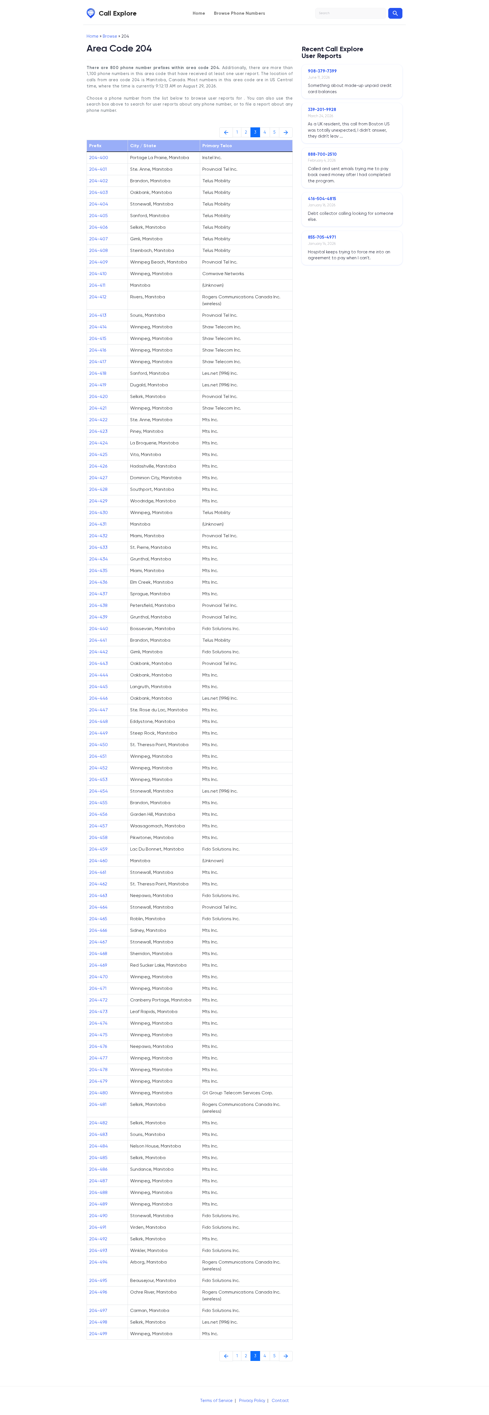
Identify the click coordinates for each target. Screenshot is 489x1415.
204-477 (98, 1058)
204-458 (98, 837)
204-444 (98, 675)
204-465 (98, 918)
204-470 (98, 976)
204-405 (98, 215)
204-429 (98, 501)
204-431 (97, 524)
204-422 (98, 419)
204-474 (98, 1023)
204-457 (98, 826)
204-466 (98, 930)
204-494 (98, 1262)
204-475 (98, 1034)
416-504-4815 (322, 198)
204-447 (98, 709)
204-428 (98, 489)
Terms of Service (216, 1400)
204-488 (98, 1192)
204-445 (98, 686)
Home (199, 13)
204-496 (98, 1292)
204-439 (98, 617)
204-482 (98, 1122)
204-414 (98, 326)
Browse (110, 36)
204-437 (98, 593)
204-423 (98, 431)
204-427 (98, 477)
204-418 (97, 373)
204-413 (97, 315)
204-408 (98, 250)
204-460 (98, 860)
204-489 (98, 1204)
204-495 (98, 1280)
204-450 (98, 744)
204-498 (98, 1322)
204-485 (98, 1157)
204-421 (97, 408)
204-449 (98, 733)
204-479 (98, 1081)
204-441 (98, 640)
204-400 (98, 157)
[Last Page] (226, 132)
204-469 (98, 965)
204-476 (98, 1046)
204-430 (98, 512)
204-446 (98, 698)
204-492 (98, 1238)
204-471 (97, 988)
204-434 (98, 559)
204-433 (98, 547)
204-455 (98, 802)
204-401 (98, 169)
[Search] (395, 13)
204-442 (98, 651)
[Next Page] (286, 132)
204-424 (98, 443)
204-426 (98, 466)
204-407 (98, 238)
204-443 (98, 663)
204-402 (98, 180)
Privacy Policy (252, 1400)
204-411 (97, 285)
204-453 (98, 779)
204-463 (98, 895)
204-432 (98, 535)
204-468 (98, 953)
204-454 (98, 791)
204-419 (97, 385)
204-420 (98, 396)
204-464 (98, 907)
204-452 (98, 767)
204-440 (98, 628)
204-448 (98, 721)
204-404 (98, 204)
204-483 (98, 1134)
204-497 (98, 1310)
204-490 (98, 1215)
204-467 (98, 942)
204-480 (98, 1092)
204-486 (98, 1169)
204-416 (97, 350)
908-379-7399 (322, 71)
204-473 (98, 1011)
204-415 (97, 338)
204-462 (98, 884)
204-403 (98, 192)
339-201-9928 (322, 109)
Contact (280, 1400)
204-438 (98, 605)
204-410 (98, 273)
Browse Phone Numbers (239, 13)
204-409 (98, 262)
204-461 (97, 872)
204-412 (97, 296)
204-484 (98, 1146)
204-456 (98, 814)
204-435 (98, 570)
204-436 (98, 582)
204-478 (98, 1069)
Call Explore (118, 13)
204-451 (97, 756)
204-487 (98, 1180)
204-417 (97, 361)
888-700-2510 (322, 154)
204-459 (98, 849)
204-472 (98, 1000)
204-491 (97, 1227)
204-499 (98, 1333)
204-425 (98, 454)
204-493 (98, 1250)
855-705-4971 (322, 237)
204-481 (97, 1104)
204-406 (98, 227)
